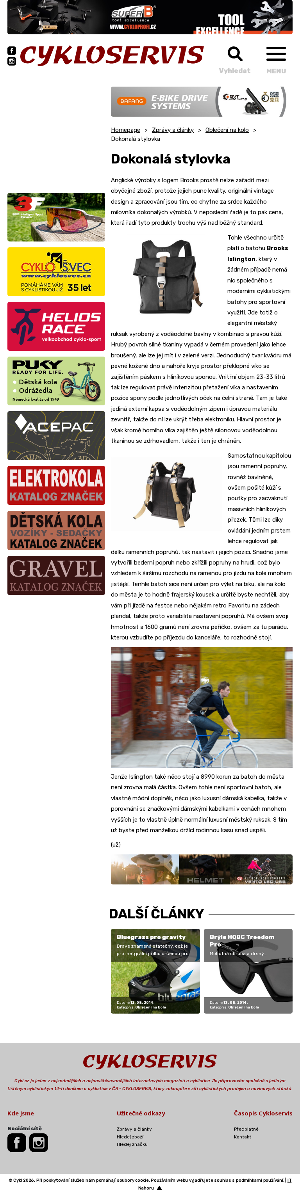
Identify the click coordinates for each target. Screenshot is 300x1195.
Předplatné (246, 1129)
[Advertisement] (56, 135)
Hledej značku (132, 1144)
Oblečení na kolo (227, 129)
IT (290, 1180)
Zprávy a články (173, 129)
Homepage (125, 129)
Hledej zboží (130, 1137)
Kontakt (242, 1137)
